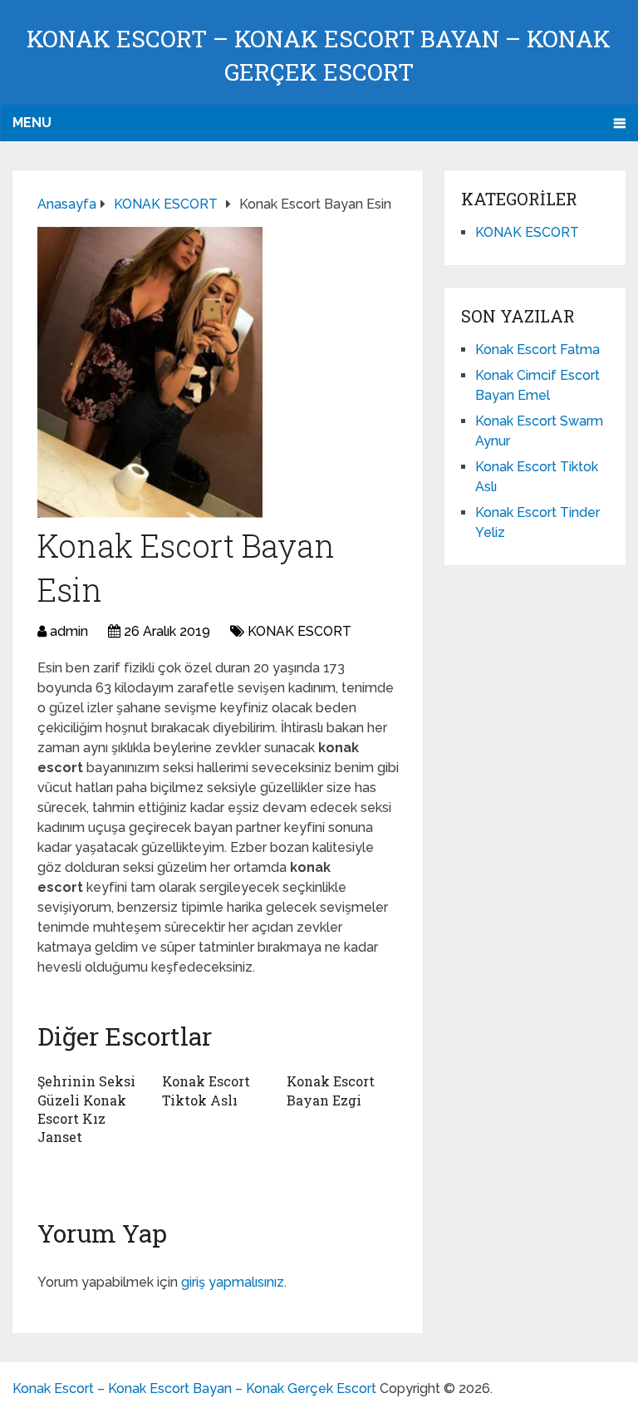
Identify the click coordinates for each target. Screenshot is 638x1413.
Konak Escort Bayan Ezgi (331, 1090)
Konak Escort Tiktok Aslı (206, 1090)
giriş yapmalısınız (232, 1282)
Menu (32, 122)
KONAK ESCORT (299, 631)
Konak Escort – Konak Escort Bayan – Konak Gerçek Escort (194, 1388)
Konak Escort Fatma (537, 349)
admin (69, 631)
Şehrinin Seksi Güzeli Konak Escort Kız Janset (86, 1108)
